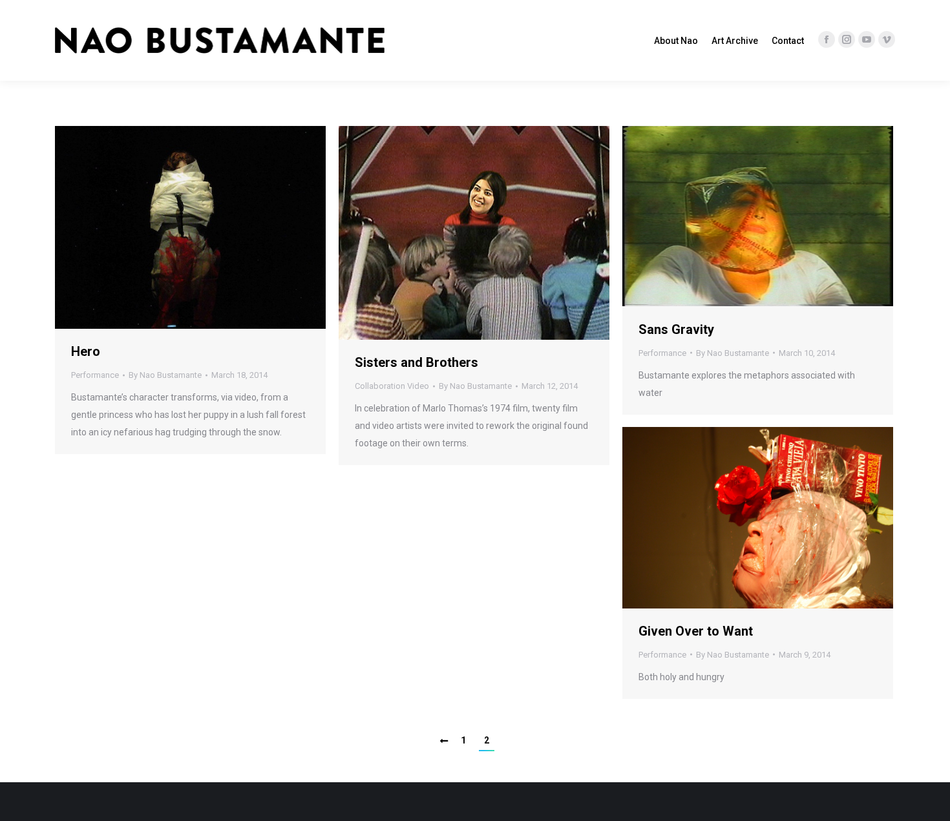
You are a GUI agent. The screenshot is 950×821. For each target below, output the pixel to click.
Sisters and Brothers (416, 362)
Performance (95, 375)
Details (208, 227)
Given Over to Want (696, 631)
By (165, 375)
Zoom (173, 227)
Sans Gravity (676, 329)
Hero (85, 351)
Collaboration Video (392, 386)
